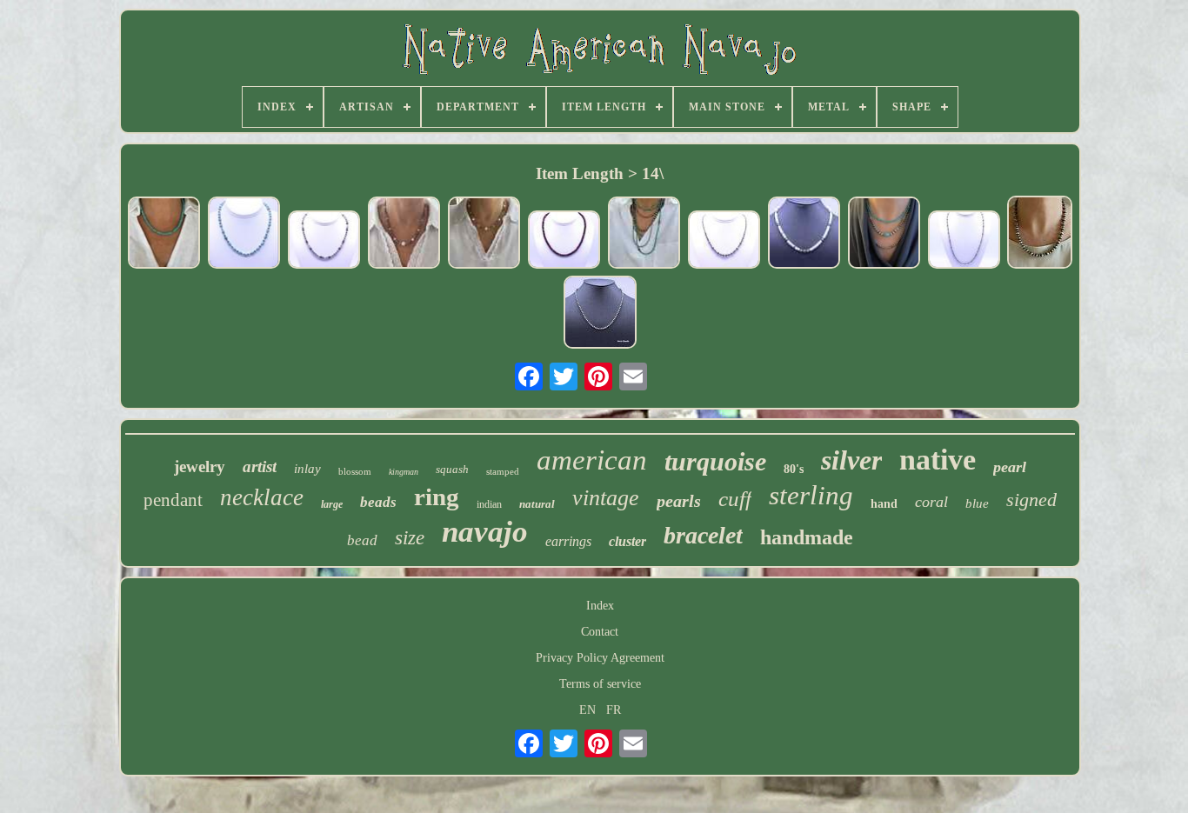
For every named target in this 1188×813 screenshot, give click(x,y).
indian (489, 504)
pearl (1009, 467)
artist (260, 466)
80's (794, 469)
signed (1031, 499)
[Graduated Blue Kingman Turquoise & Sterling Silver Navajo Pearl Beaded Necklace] (883, 234)
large (332, 504)
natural (537, 503)
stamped (502, 471)
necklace (262, 497)
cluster (627, 541)
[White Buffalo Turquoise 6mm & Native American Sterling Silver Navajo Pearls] (803, 234)
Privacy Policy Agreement (600, 657)
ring (436, 496)
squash (452, 469)
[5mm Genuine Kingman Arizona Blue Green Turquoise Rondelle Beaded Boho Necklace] (163, 234)
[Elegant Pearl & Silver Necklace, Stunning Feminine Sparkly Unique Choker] (483, 234)
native (937, 459)
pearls (679, 500)
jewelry (199, 466)
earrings (568, 541)
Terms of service (600, 683)
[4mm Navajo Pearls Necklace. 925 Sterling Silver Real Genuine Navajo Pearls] (643, 234)
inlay (307, 469)
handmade (806, 537)
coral (931, 501)
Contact (599, 631)
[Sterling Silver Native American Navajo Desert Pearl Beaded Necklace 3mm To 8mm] (600, 313)
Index (600, 605)
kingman (403, 471)
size (409, 538)
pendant (173, 500)
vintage (605, 497)
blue (977, 503)
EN (587, 709)
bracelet (703, 535)
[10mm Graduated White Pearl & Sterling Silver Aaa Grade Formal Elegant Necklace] (403, 234)
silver (851, 460)
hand (884, 503)
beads (378, 502)
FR (613, 709)
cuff (734, 498)
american (592, 460)
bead (362, 540)
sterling (811, 495)
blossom (354, 471)
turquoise (715, 461)
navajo (485, 532)
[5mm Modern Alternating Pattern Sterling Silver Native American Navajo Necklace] (963, 241)
